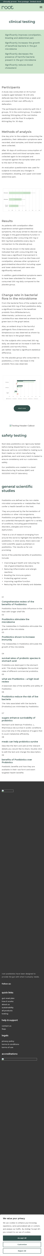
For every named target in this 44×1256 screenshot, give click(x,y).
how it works (7, 1001)
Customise (22, 1244)
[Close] (41, 1216)
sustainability (7, 1007)
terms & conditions (10, 1044)
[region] (22, 1235)
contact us (6, 1026)
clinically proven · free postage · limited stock (22, 1)
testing (5, 1014)
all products (7, 1010)
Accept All (22, 1238)
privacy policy (8, 1041)
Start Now (22, 408)
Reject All (22, 1251)
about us (6, 1004)
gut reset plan (8, 998)
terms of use (7, 1047)
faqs (4, 1029)
